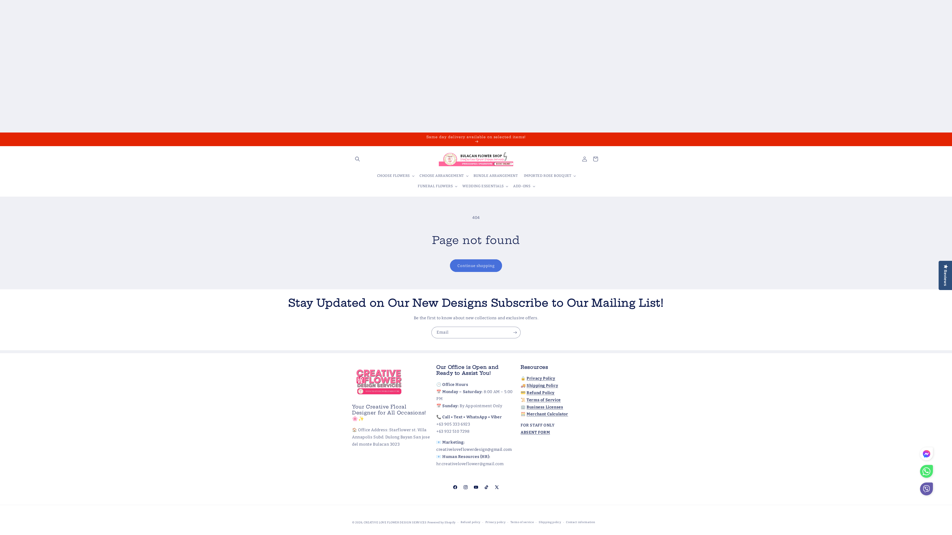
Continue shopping (476, 266)
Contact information (580, 522)
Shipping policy (550, 522)
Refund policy (470, 522)
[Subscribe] (514, 332)
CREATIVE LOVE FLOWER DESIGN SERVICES (395, 522)
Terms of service (522, 522)
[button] (357, 159)
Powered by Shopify (441, 522)
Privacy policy (495, 522)
